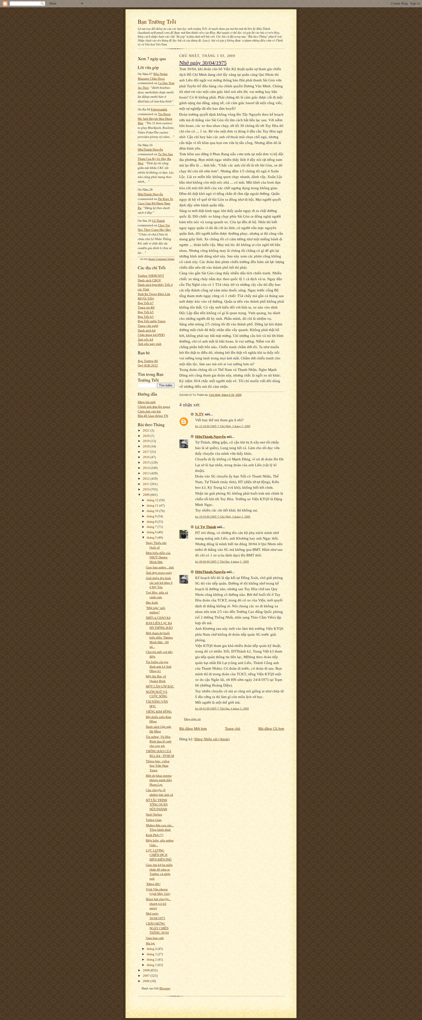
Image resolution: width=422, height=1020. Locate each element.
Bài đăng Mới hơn (193, 728)
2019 (146, 441)
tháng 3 (152, 954)
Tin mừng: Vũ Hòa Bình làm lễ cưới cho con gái (158, 741)
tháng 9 (152, 516)
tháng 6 (152, 532)
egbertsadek (159, 109)
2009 (146, 495)
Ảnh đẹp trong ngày (159, 573)
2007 (146, 975)
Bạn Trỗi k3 (146, 317)
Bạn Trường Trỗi (157, 21)
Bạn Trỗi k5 (146, 312)
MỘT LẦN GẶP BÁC (160, 686)
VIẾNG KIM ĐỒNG (159, 711)
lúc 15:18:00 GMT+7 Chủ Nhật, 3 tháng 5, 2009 (222, 426)
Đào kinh (152, 602)
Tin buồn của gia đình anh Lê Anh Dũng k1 (158, 666)
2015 (146, 462)
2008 (146, 970)
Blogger (164, 988)
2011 (146, 484)
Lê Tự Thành (205, 527)
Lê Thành (158, 220)
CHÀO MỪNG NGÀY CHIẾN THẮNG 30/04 (157, 928)
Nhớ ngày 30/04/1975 (203, 63)
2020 (146, 436)
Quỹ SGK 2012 (148, 365)
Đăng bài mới (147, 402)
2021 (146, 430)
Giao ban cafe (155, 938)
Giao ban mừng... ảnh (160, 567)
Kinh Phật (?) (154, 835)
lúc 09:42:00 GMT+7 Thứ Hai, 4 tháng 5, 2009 (222, 708)
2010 (146, 489)
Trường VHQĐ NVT (151, 275)
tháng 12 (153, 500)
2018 (146, 446)
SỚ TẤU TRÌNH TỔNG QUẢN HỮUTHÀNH (157, 804)
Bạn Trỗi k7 (146, 303)
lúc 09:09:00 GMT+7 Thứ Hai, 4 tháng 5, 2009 (222, 561)
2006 (146, 981)
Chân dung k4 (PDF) (151, 335)
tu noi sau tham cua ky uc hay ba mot (155, 158)
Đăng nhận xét (192, 719)
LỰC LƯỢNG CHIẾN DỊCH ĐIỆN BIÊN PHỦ (159, 855)
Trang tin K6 (146, 307)
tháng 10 (153, 511)
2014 (146, 468)
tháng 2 (152, 959)
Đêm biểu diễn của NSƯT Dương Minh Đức (158, 557)
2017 (146, 452)
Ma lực (150, 943)
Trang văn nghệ (148, 326)
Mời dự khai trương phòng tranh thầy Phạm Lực (159, 780)
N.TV (199, 414)
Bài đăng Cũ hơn (271, 728)
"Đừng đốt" (153, 884)
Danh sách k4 (147, 330)
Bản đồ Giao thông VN (153, 416)
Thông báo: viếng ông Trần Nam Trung (157, 765)
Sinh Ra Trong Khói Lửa (154, 294)
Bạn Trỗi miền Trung (152, 321)
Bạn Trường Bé (148, 361)
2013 (146, 473)
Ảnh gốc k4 (145, 339)
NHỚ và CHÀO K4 (158, 618)
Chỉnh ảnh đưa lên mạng (154, 407)
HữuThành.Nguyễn (150, 149)
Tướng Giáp (154, 820)
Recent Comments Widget (161, 259)
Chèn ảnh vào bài (149, 411)
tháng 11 (153, 505)
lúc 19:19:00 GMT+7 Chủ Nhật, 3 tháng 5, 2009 (222, 516)
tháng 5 (152, 537)
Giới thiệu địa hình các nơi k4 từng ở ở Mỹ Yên (159, 582)
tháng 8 (152, 521)
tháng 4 (152, 949)
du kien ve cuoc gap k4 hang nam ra (155, 203)
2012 (146, 478)
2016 (146, 457)
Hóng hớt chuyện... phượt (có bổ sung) (158, 903)
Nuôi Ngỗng (154, 814)
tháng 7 (152, 527)
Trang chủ (232, 728)
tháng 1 (152, 965)
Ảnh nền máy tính (149, 344)
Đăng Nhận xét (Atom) (212, 739)
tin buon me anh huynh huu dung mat (155, 118)
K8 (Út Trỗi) (146, 298)
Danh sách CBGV (149, 280)
